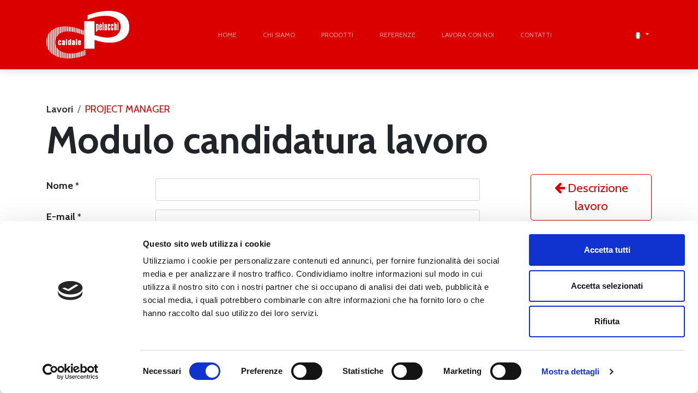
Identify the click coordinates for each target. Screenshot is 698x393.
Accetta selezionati (607, 285)
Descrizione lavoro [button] (596, 197)
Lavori (59, 109)
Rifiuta (606, 321)
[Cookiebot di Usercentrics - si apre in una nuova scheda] (70, 372)
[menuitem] (227, 35)
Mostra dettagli (570, 371)
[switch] (306, 371)
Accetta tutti (607, 249)
